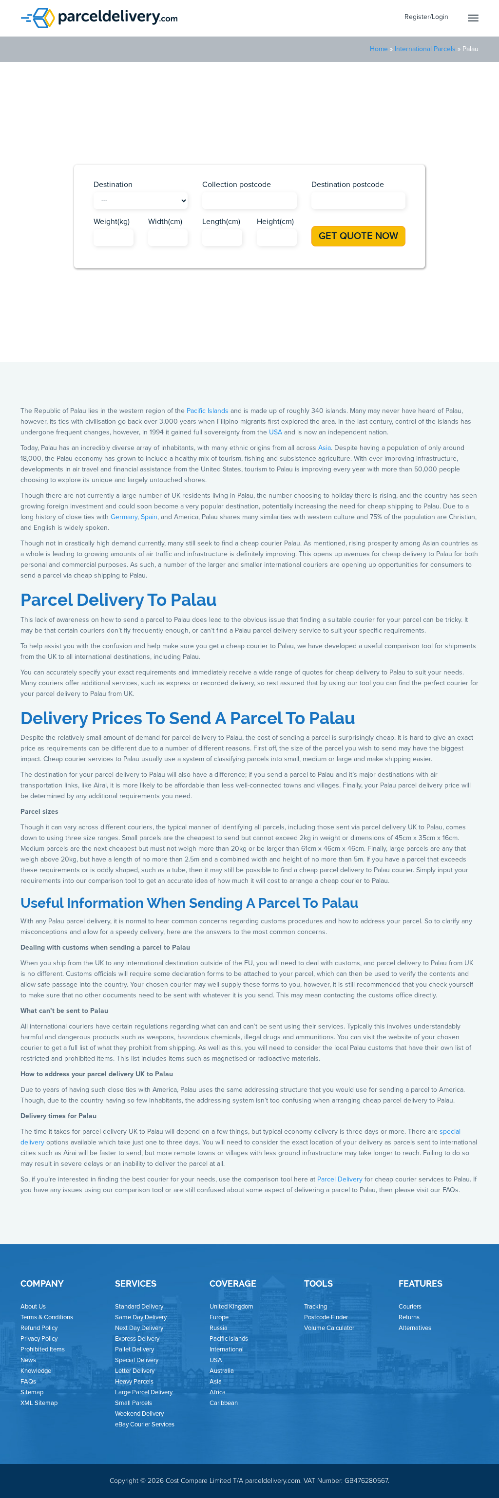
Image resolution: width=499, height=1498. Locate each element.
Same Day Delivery (141, 1317)
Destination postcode (347, 184)
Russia (219, 1328)
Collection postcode (236, 184)
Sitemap (31, 1392)
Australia (222, 1371)
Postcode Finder (326, 1317)
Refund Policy (39, 1328)
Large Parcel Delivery (144, 1392)
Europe (268, 327)
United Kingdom (231, 1307)
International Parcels (425, 49)
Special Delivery (136, 1360)
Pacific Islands (313, 327)
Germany (124, 517)
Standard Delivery (139, 1307)
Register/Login (426, 17)
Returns (409, 1317)
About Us (33, 1307)
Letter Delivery (134, 1371)
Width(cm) (165, 221)
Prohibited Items (42, 1349)
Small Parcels (133, 1403)
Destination (113, 184)
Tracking (315, 1307)
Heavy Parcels (134, 1382)
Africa (167, 327)
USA (353, 327)
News (28, 1360)
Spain (149, 517)
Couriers (410, 1307)
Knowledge (35, 1371)
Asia (195, 327)
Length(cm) (221, 221)
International (227, 1349)
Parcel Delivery (340, 1179)
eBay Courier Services (144, 1424)
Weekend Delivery (139, 1414)
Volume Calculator (329, 1328)
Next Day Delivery (139, 1328)
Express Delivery (137, 1339)
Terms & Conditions (46, 1317)
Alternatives (415, 1328)
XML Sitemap (39, 1403)
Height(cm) (275, 221)
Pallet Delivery (134, 1349)
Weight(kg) (112, 221)
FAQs (28, 1382)
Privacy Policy (39, 1339)
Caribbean (229, 327)
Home (379, 49)
